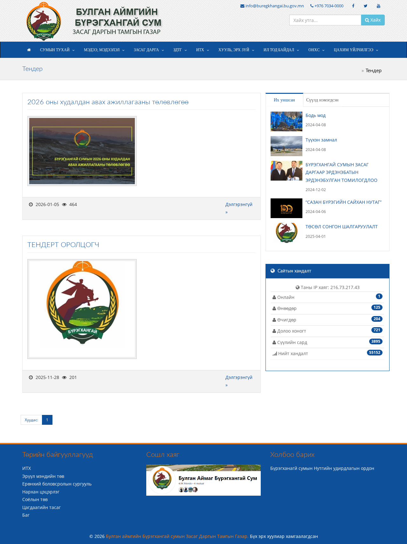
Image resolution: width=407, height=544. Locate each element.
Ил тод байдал (279, 50)
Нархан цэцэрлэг (40, 492)
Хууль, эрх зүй (233, 50)
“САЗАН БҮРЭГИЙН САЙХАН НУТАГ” (344, 202)
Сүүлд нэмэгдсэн (322, 100)
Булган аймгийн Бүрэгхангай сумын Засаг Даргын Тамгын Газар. (178, 536)
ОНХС (314, 50)
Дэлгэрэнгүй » (238, 208)
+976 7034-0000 (328, 6)
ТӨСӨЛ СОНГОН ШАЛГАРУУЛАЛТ (342, 227)
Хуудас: (31, 420)
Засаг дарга (146, 50)
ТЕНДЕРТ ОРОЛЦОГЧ (63, 244)
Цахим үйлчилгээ (353, 50)
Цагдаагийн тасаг (41, 507)
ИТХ (200, 50)
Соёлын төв (35, 499)
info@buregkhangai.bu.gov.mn (274, 6)
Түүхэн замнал (321, 140)
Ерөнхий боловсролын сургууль (57, 484)
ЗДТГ (177, 50)
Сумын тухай (55, 50)
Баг (26, 515)
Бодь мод (316, 115)
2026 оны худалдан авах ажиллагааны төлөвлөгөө (108, 102)
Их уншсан (284, 100)
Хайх (375, 20)
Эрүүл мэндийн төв (43, 476)
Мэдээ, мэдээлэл (102, 50)
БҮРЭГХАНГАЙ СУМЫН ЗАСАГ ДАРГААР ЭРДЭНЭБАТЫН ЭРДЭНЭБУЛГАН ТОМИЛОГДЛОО (341, 172)
